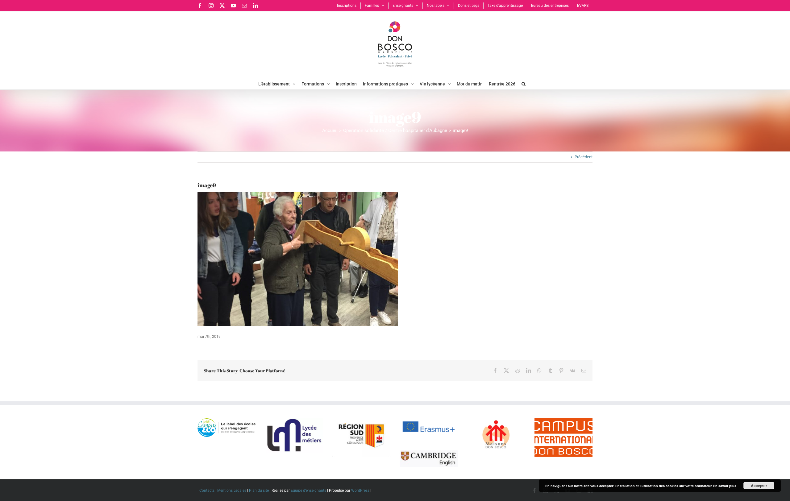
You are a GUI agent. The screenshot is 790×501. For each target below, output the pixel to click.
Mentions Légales (231, 490)
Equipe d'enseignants (308, 490)
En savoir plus (724, 485)
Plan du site (259, 490)
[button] (524, 83)
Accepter (759, 485)
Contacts (206, 490)
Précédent (583, 157)
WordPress (360, 490)
